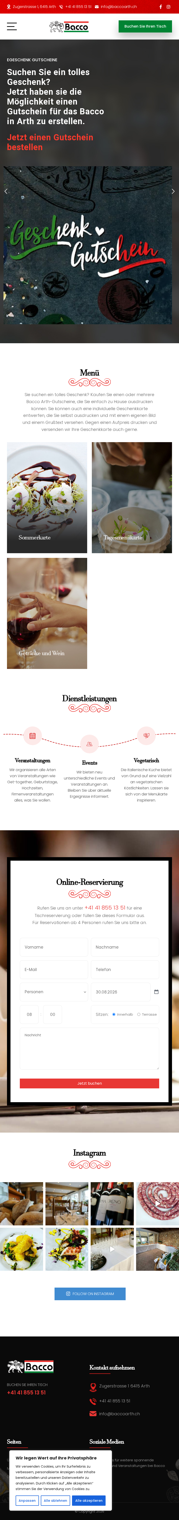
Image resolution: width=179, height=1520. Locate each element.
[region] (60, 1480)
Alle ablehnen (55, 1500)
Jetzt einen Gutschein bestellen (50, 142)
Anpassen (27, 1500)
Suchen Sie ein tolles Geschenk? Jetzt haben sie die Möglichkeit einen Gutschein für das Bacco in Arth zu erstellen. (55, 96)
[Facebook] (160, 7)
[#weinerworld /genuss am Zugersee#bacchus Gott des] (112, 1203)
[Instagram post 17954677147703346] (67, 1203)
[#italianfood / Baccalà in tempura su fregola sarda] (21, 1249)
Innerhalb (125, 1014)
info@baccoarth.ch (119, 6)
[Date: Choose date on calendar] (156, 992)
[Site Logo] (69, 26)
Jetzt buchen (89, 1083)
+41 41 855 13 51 (78, 6)
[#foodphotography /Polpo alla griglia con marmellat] (67, 1249)
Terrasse (149, 1014)
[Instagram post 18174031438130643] (112, 1249)
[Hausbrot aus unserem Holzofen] (21, 1203)
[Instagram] (168, 7)
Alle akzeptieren (89, 1500)
